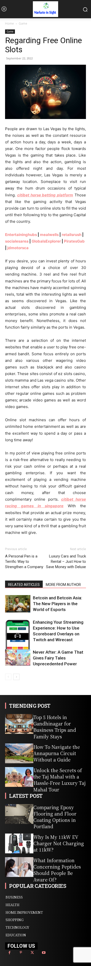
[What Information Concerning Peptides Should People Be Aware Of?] (19, 867)
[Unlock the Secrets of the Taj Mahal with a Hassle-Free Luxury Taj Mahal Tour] (19, 777)
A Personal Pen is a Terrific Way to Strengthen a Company (24, 561)
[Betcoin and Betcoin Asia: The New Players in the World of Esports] (17, 604)
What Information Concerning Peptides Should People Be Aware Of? (57, 870)
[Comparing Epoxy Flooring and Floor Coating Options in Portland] (19, 814)
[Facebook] (9, 952)
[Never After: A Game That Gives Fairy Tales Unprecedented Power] (17, 657)
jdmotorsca (18, 247)
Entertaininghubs (21, 234)
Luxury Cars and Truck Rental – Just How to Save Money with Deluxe (66, 561)
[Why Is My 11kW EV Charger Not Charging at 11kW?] (19, 843)
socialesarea (17, 241)
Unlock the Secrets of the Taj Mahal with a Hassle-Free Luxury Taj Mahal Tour (59, 780)
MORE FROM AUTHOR (63, 585)
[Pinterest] (20, 952)
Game (23, 23)
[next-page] (16, 677)
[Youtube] (43, 952)
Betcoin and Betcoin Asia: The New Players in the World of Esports (57, 603)
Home (9, 23)
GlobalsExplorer (46, 241)
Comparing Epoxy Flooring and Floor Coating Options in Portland (55, 817)
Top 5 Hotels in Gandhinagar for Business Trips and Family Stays (54, 727)
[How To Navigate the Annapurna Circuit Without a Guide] (19, 753)
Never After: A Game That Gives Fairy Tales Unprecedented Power (58, 658)
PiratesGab (74, 241)
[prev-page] (8, 677)
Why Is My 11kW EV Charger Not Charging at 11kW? (58, 843)
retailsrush (71, 234)
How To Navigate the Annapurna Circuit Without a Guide (56, 753)
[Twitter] (32, 952)
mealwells (49, 234)
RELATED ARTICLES (24, 585)
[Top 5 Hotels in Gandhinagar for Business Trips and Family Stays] (19, 724)
